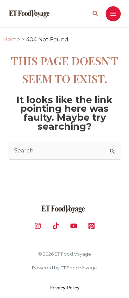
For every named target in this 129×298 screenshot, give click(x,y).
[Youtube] (73, 225)
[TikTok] (55, 225)
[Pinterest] (91, 225)
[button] (96, 14)
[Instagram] (37, 225)
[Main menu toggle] (113, 13)
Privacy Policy (64, 287)
